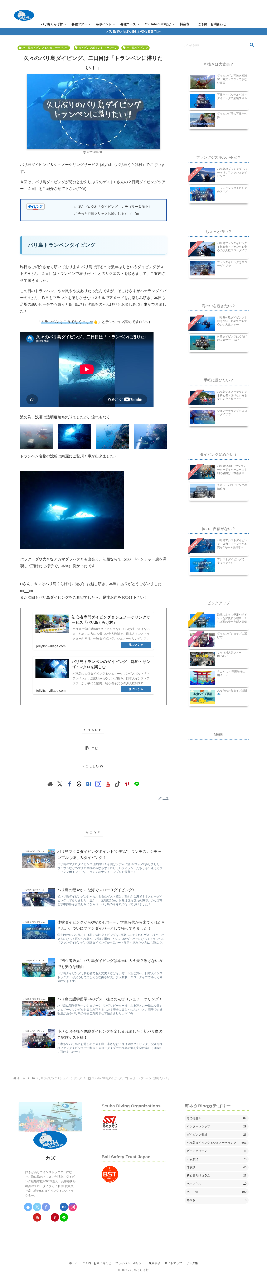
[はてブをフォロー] (88, 784)
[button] (93, 748)
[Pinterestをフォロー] (127, 784)
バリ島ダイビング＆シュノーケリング (46, 47)
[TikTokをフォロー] (117, 784)
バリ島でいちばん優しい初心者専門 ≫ (134, 31)
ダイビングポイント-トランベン (98, 47)
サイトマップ (173, 1263)
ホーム (73, 1263)
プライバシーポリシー (130, 1263)
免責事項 (154, 1263)
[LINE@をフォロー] (136, 784)
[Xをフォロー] (60, 784)
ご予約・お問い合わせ (96, 1263)
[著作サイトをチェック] (50, 784)
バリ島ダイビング (137, 47)
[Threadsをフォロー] (79, 784)
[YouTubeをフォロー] (108, 784)
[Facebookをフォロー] (69, 784)
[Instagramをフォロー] (98, 784)
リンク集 (192, 1263)
